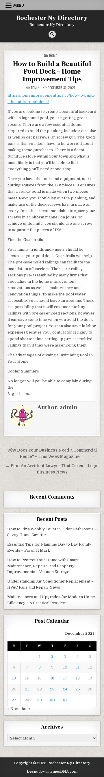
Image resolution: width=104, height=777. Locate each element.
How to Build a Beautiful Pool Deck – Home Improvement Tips (52, 71)
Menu (18, 5)
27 (14, 700)
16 (52, 678)
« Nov (12, 709)
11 (77, 667)
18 (78, 678)
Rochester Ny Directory (52, 18)
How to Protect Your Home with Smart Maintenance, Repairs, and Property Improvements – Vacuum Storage (43, 566)
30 (52, 700)
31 (65, 700)
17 (65, 678)
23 (52, 689)
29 (39, 700)
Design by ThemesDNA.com (52, 771)
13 (14, 678)
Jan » (26, 709)
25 (77, 689)
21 (27, 689)
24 (65, 689)
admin (35, 87)
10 (65, 667)
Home (53, 55)
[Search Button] (52, 34)
